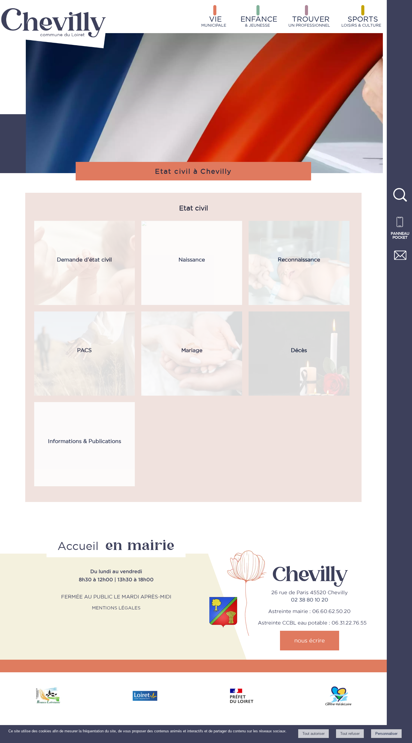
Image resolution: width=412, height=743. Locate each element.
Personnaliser (386, 733)
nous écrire (309, 640)
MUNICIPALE (213, 21)
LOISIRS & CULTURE (361, 21)
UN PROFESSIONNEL (309, 21)
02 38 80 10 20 (309, 599)
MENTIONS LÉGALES (116, 607)
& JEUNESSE (258, 21)
